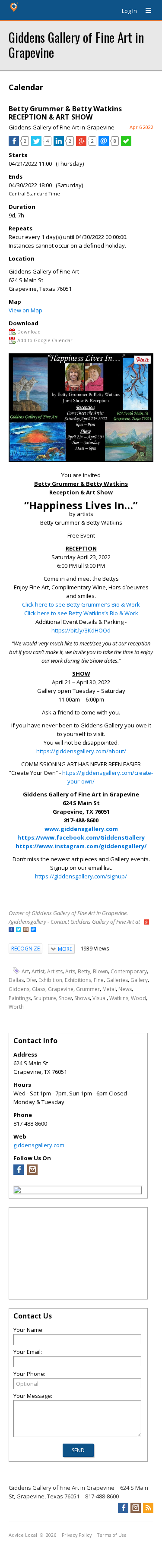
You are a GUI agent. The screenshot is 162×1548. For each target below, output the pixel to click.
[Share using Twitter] (36, 144)
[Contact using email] (33, 930)
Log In (129, 11)
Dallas (16, 980)
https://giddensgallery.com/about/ (81, 751)
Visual (99, 998)
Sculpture (44, 998)
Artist (38, 971)
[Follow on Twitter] (18, 930)
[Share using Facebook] (14, 144)
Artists (55, 971)
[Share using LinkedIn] (59, 144)
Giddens (19, 989)
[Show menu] (145, 11)
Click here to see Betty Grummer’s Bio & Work (81, 604)
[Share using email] (103, 144)
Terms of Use (112, 1535)
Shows (82, 998)
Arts (70, 971)
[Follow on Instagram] (26, 930)
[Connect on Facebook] (11, 930)
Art (25, 971)
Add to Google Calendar (45, 340)
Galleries (117, 980)
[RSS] (148, 1508)
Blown (100, 971)
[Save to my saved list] (126, 144)
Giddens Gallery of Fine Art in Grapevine (76, 44)
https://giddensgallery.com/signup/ (81, 876)
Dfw (31, 980)
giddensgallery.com (38, 1145)
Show (65, 998)
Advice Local (23, 1535)
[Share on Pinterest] (142, 362)
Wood (138, 998)
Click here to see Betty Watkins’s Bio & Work (81, 613)
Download (29, 331)
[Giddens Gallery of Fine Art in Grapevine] (17, 1191)
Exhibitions (78, 980)
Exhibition (50, 980)
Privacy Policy (77, 1535)
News (125, 989)
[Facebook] (18, 1173)
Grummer (88, 989)
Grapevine (60, 989)
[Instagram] (32, 1173)
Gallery (139, 980)
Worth (16, 1006)
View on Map (25, 310)
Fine (99, 980)
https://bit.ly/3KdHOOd (81, 630)
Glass (38, 989)
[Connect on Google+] (146, 922)
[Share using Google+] (81, 144)
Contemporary (129, 971)
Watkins (118, 998)
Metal (109, 989)
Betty (84, 971)
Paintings (20, 998)
